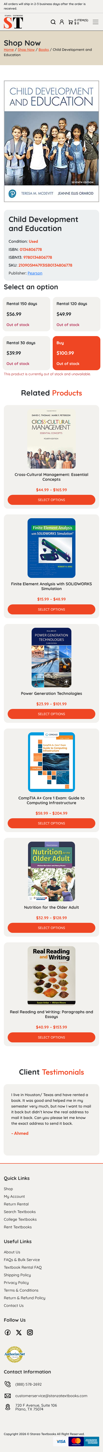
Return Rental (16, 1204)
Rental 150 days (21, 303)
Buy (60, 342)
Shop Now (26, 49)
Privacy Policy (16, 1282)
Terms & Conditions (21, 1290)
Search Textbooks (20, 1211)
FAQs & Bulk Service (22, 1259)
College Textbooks (20, 1219)
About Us (12, 1252)
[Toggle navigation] (95, 22)
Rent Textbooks (18, 1227)
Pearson (35, 273)
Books (44, 49)
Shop (8, 1188)
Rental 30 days (20, 342)
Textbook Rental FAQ (23, 1267)
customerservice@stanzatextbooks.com (51, 1396)
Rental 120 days (72, 303)
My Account (14, 1196)
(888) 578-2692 (28, 1384)
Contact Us (14, 1305)
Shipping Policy (17, 1274)
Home (9, 49)
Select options (51, 500)
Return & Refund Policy (24, 1297)
